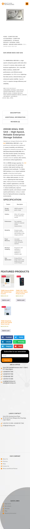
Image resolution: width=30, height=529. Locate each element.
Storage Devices (17, 93)
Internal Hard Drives (17, 90)
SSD (25, 163)
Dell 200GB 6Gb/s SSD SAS (13, 53)
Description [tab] (15, 113)
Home (5, 36)
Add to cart (5, 300)
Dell (8, 98)
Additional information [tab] (15, 117)
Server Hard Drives (15, 44)
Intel (11, 98)
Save (4, 276)
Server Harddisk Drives (14, 94)
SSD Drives (14, 96)
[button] (27, 3)
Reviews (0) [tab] (15, 122)
